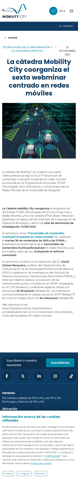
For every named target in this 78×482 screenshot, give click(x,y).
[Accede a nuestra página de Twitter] (22, 376)
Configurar (24, 473)
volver (12, 37)
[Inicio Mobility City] (14, 11)
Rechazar (40, 473)
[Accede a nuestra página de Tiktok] (71, 376)
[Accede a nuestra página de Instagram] (55, 376)
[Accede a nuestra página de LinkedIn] (39, 376)
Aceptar (8, 473)
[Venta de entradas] (53, 11)
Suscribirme (60, 362)
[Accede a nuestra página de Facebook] (6, 376)
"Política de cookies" (41, 463)
